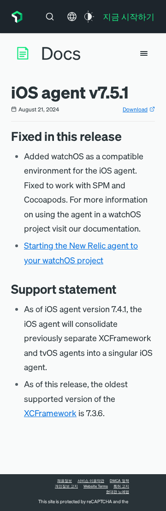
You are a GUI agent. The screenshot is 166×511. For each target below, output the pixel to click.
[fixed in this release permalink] (126, 136)
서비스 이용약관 (90, 480)
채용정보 (64, 480)
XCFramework (50, 412)
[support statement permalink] (120, 289)
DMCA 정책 (119, 480)
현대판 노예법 (117, 491)
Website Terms (95, 486)
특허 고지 (121, 486)
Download (135, 109)
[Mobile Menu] (144, 53)
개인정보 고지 (66, 486)
